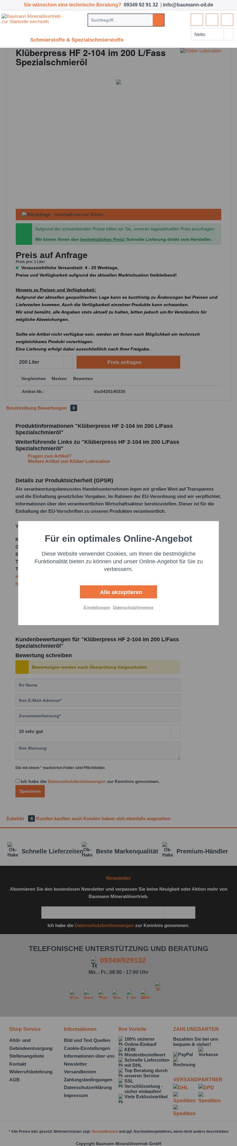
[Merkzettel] (197, 20)
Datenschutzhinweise (133, 607)
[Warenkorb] (227, 20)
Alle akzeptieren (120, 592)
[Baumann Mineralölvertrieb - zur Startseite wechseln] (35, 20)
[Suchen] (158, 20)
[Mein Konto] (212, 20)
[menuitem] (126, 20)
